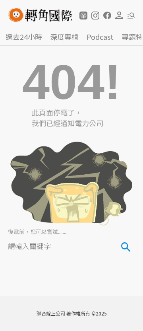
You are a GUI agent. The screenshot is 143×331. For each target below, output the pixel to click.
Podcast (100, 36)
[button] (83, 15)
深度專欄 (64, 36)
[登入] (119, 15)
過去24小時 (24, 36)
